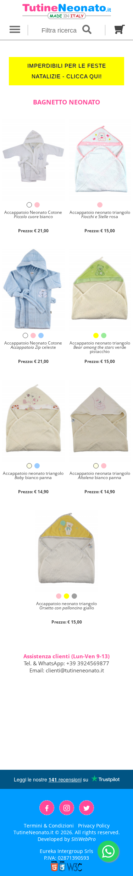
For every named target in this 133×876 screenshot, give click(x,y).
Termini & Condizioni (49, 825)
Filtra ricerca (59, 30)
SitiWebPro (83, 839)
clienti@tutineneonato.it (75, 670)
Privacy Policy (94, 825)
